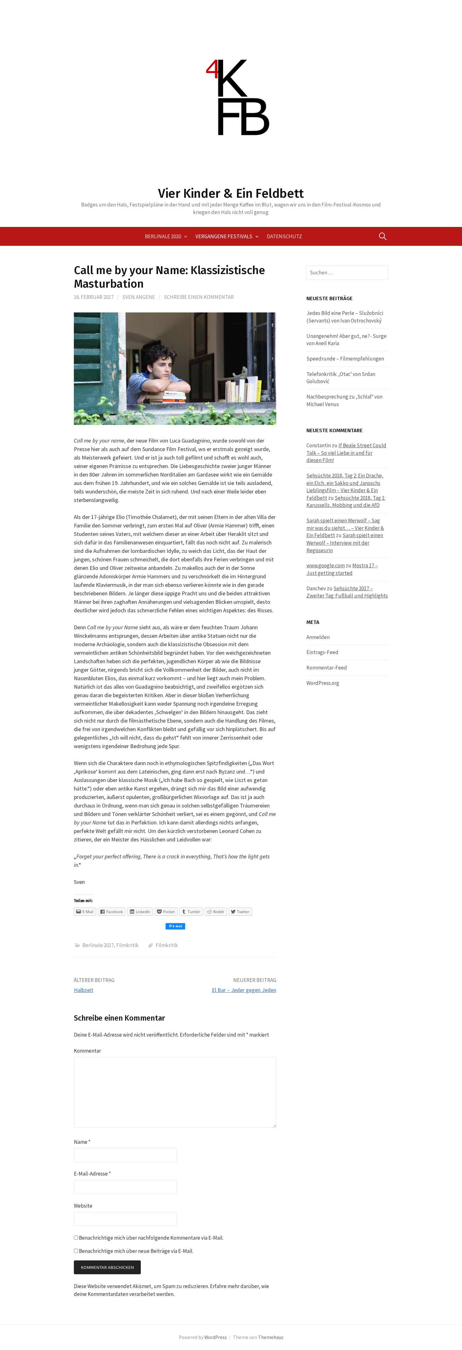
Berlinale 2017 (98, 945)
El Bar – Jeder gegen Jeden (244, 990)
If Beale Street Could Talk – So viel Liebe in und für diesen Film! (346, 453)
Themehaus (270, 1337)
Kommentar (87, 1050)
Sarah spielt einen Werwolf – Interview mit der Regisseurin (344, 543)
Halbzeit (83, 990)
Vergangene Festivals (223, 236)
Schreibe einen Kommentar (199, 297)
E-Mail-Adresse (92, 1173)
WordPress (215, 1337)
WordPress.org (322, 683)
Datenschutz (284, 236)
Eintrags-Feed (322, 652)
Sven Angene (138, 297)
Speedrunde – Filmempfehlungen (345, 358)
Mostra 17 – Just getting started (342, 569)
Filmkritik (127, 945)
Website (83, 1205)
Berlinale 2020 (163, 236)
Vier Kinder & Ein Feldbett (231, 193)
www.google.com (325, 565)
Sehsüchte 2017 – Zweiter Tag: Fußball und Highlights (347, 592)
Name (82, 1141)
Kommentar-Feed (326, 667)
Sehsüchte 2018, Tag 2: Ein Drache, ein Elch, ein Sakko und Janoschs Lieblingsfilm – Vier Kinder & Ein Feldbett (344, 486)
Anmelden (318, 637)
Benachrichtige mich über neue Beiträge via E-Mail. (136, 1251)
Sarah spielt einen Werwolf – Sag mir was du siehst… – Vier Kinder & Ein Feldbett (345, 528)
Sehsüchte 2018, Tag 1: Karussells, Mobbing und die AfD (345, 501)
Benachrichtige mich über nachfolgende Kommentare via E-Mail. (151, 1237)
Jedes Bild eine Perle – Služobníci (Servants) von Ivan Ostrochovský (344, 317)
